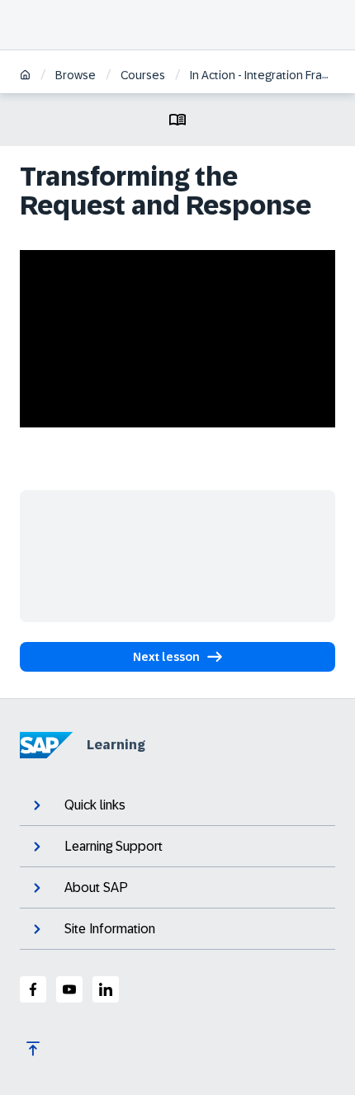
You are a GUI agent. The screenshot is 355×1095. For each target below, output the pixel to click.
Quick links (94, 805)
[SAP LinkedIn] (105, 989)
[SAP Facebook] (33, 989)
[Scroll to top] (33, 1049)
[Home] (25, 76)
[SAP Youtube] (69, 989)
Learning (116, 745)
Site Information (109, 929)
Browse (75, 75)
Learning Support (113, 846)
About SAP (96, 887)
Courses (143, 75)
